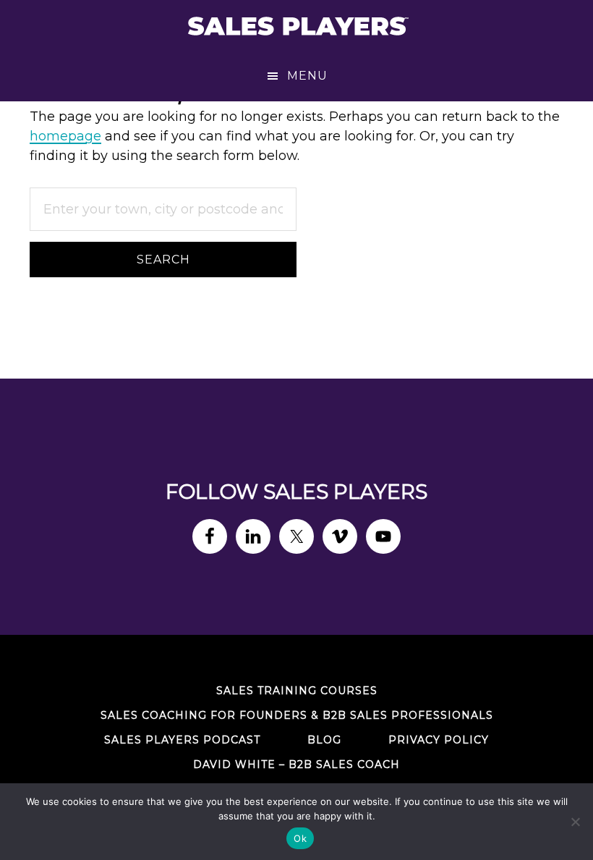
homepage (65, 136)
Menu (307, 76)
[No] (575, 821)
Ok (300, 838)
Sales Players (296, 25)
